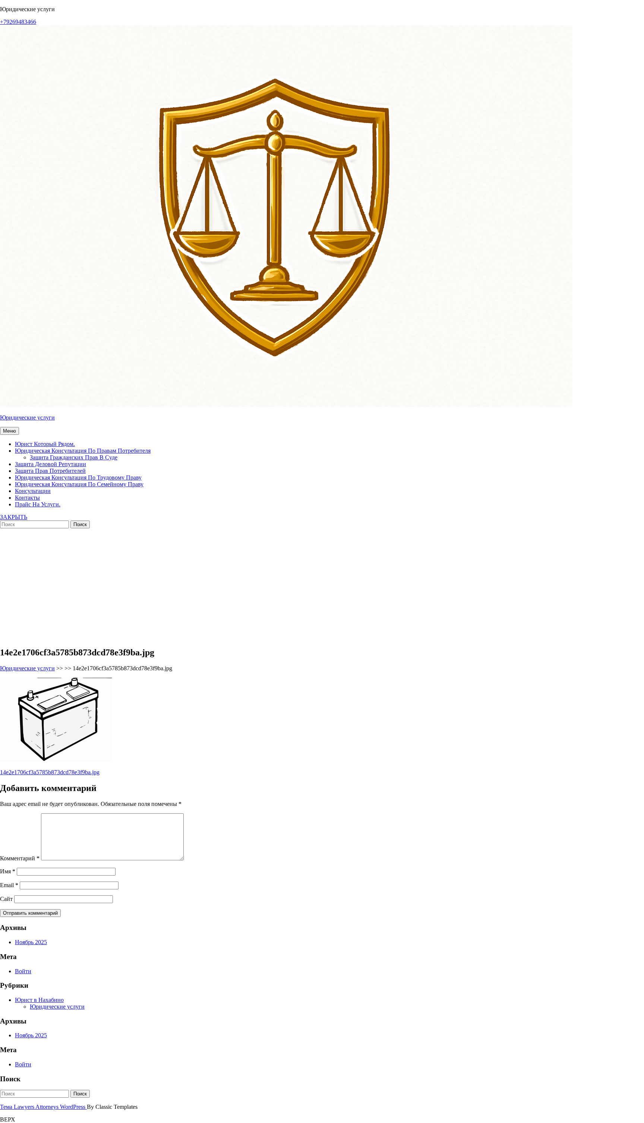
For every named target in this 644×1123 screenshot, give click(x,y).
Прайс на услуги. (37, 504)
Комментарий (20, 858)
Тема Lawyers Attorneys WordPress (43, 1107)
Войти (23, 971)
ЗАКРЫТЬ (13, 517)
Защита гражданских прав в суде (73, 457)
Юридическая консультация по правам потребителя (83, 450)
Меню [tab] (9, 431)
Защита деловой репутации (50, 464)
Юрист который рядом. (45, 444)
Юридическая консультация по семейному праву (79, 484)
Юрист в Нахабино (39, 1000)
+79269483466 (18, 22)
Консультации (33, 491)
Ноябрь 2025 (31, 942)
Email (9, 885)
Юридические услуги (27, 417)
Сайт (6, 899)
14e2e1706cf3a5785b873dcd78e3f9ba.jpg (50, 772)
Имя (7, 871)
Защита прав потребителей (50, 471)
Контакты (27, 497)
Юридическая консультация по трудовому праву (78, 477)
